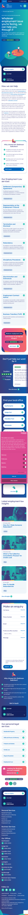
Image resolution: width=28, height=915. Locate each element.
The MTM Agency (8, 908)
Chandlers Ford (9, 419)
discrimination (21, 94)
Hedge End (8, 412)
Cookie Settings (20, 895)
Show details (21, 472)
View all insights (6, 596)
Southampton (9, 406)
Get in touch (13, 346)
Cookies (19, 893)
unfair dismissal (14, 94)
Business (10, 1)
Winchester (8, 425)
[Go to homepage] (7, 6)
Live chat (9, 74)
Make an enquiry (9, 69)
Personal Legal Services (8, 11)
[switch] (25, 459)
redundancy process (12, 100)
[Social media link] (3, 890)
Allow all (14, 476)
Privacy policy (13, 893)
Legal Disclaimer (5, 893)
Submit (7, 666)
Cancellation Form (12, 895)
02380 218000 (23, 1)
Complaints (4, 895)
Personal (4, 1)
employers (6, 112)
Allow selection (14, 480)
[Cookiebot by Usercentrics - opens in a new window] (21, 433)
